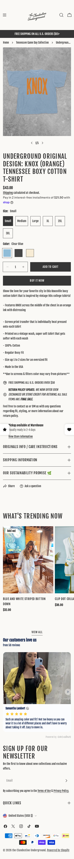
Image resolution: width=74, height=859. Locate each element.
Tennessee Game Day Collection (32, 42)
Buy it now (37, 280)
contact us (22, 406)
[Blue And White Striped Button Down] (28, 559)
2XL (60, 221)
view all (37, 632)
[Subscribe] (66, 780)
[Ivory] (30, 253)
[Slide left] (32, 143)
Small (8, 221)
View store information (20, 436)
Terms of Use (44, 790)
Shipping (8, 193)
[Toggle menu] (4, 15)
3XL (8, 233)
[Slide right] (42, 143)
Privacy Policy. (61, 790)
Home (6, 42)
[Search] (61, 15)
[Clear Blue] (7, 253)
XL (48, 221)
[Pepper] (18, 253)
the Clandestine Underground (29, 850)
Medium (21, 221)
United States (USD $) (20, 816)
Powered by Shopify (58, 850)
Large (35, 221)
